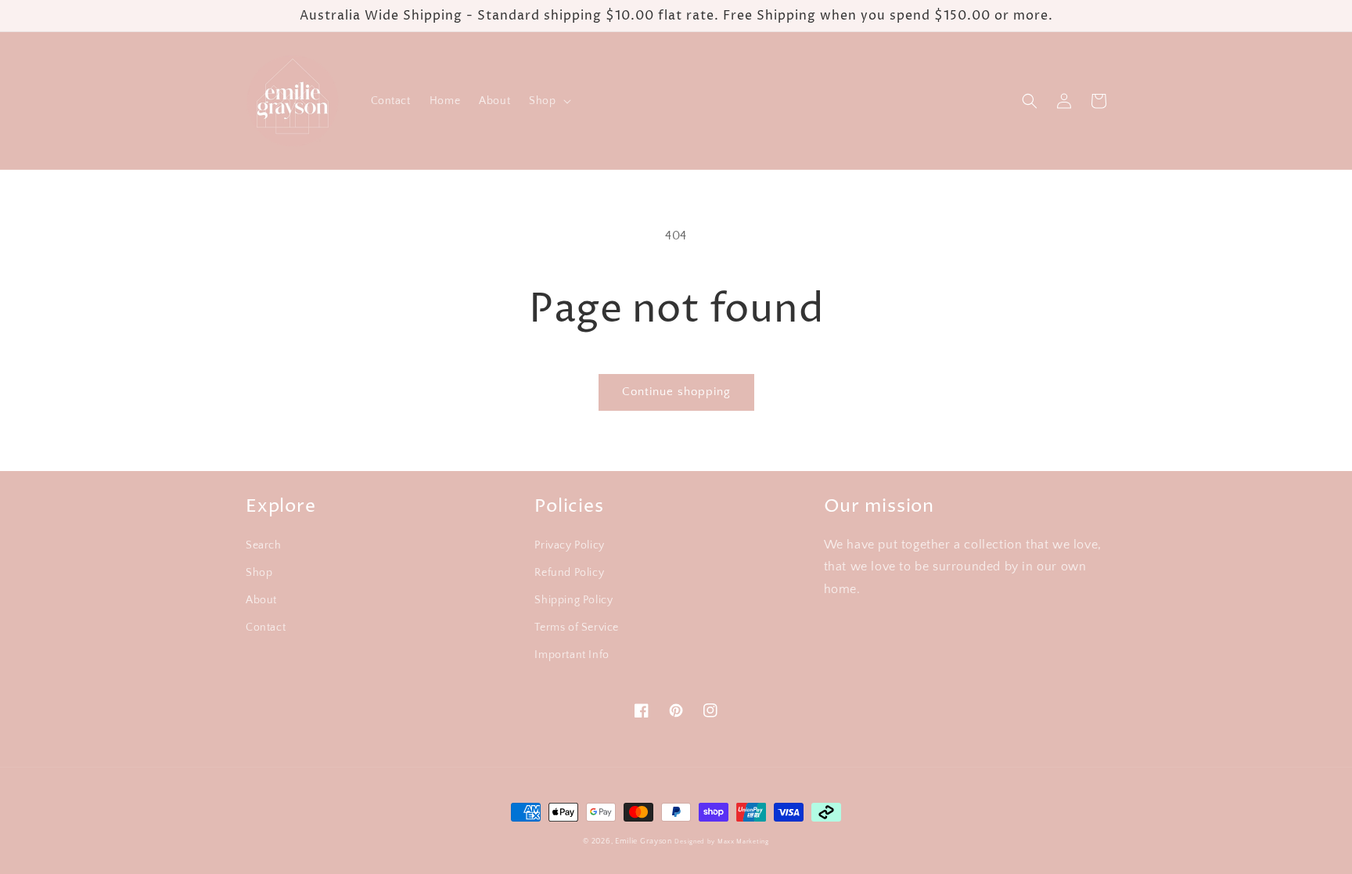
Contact (266, 627)
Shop (259, 572)
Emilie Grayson (643, 841)
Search (264, 545)
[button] (548, 101)
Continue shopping (676, 391)
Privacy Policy (569, 545)
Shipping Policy (573, 600)
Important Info (571, 655)
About (261, 600)
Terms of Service (576, 627)
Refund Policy (569, 572)
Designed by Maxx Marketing (721, 841)
